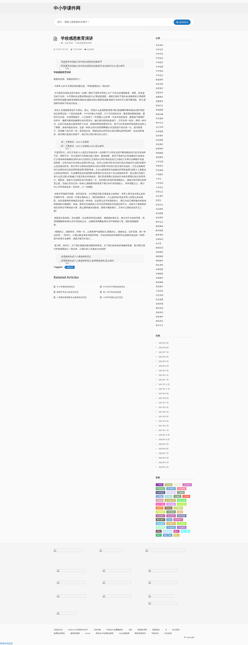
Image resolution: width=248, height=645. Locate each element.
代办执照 (168, 633)
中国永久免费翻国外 (114, 629)
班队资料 (159, 265)
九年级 (180, 492)
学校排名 (155, 633)
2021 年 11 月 (164, 389)
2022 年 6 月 (164, 356)
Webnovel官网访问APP (78, 629)
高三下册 (167, 535)
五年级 (168, 496)
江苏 (169, 519)
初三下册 (181, 500)
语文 (158, 531)
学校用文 (159, 165)
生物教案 (159, 273)
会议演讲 (69, 43)
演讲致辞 (159, 252)
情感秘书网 (142, 629)
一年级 (159, 485)
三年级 (177, 485)
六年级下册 (170, 500)
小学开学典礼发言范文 (113, 297)
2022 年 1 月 (164, 379)
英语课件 (159, 286)
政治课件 (159, 217)
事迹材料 (159, 79)
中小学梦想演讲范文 (66, 286)
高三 (158, 535)
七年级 (168, 485)
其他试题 (159, 114)
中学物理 (159, 66)
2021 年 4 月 (164, 416)
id (166, 629)
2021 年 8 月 (164, 398)
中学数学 (159, 62)
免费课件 (159, 97)
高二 (176, 535)
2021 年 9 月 (164, 393)
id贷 (130, 629)
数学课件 (159, 234)
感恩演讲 (70, 267)
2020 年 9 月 (164, 444)
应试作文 (159, 204)
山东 (180, 512)
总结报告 (159, 209)
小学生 (158, 178)
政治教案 (159, 213)
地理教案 (159, 153)
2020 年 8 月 (164, 448)
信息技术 (159, 92)
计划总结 (159, 290)
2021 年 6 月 (164, 407)
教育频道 (159, 226)
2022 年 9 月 (164, 343)
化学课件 (159, 135)
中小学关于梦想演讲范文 (114, 286)
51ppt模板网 (124, 633)
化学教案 (159, 131)
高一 (176, 531)
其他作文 (159, 105)
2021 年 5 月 (164, 412)
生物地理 (159, 269)
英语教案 (159, 282)
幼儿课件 (159, 196)
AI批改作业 (58, 629)
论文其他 (159, 295)
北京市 (159, 508)
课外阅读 (159, 308)
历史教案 (159, 140)
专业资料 (159, 45)
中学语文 (159, 75)
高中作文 (159, 325)
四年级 (168, 508)
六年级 (159, 500)
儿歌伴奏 (97, 629)
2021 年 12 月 (164, 384)
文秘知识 (159, 239)
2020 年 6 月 (164, 458)
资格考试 (159, 312)
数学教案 (159, 230)
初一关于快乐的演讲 (112, 292)
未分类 (158, 243)
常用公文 (159, 191)
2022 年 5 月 (164, 361)
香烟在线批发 (6, 643)
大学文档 (159, 161)
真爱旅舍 (156, 629)
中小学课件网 (67, 8)
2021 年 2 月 (164, 425)
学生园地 (159, 170)
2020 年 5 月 (164, 462)
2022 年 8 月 (164, 347)
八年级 (186, 496)
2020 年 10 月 (164, 439)
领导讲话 (159, 321)
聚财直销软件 (140, 633)
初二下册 (160, 504)
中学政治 (159, 58)
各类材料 (159, 148)
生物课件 (159, 278)
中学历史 (159, 53)
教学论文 (159, 222)
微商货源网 (75, 633)
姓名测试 (176, 629)
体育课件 (159, 88)
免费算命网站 (59, 633)
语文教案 (159, 299)
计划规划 (181, 527)
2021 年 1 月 (164, 430)
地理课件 (159, 157)
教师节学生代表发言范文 (68, 292)
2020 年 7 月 (164, 453)
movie (87, 633)
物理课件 (159, 260)
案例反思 (159, 247)
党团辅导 (159, 101)
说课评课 (159, 303)
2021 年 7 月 (164, 402)
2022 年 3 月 (164, 370)
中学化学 (159, 49)
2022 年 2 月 (164, 375)
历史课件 (159, 144)
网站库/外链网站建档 (104, 633)
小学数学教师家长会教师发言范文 (72, 297)
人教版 (177, 496)
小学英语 (159, 183)
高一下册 (185, 531)
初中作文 (159, 122)
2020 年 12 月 (164, 435)
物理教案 (159, 256)
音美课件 (159, 316)
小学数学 (159, 174)
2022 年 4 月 (164, 366)
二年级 (159, 496)
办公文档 (159, 127)
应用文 (158, 200)
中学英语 (159, 71)
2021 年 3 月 (164, 421)
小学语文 (159, 187)
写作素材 (159, 118)
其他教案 (159, 109)
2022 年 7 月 (164, 352)
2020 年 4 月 (164, 467)
